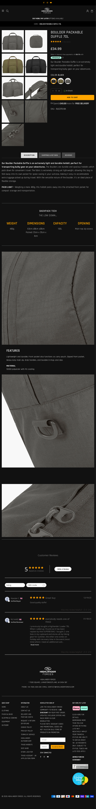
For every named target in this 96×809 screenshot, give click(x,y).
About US (24, 707)
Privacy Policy (27, 731)
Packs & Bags (7, 714)
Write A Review (63, 569)
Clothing (5, 710)
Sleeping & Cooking (9, 718)
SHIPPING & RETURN (50, 155)
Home (36, 24)
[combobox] (15, 585)
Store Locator (27, 752)
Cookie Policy (26, 727)
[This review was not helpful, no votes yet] (89, 609)
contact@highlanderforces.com (61, 687)
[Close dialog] (93, 386)
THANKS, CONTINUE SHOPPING (69, 418)
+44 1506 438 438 (34, 687)
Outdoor (5, 725)
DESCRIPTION (29, 155)
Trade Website (27, 745)
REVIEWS (68, 155)
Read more (35, 645)
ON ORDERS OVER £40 (48, 18)
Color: (57, 75)
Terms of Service (28, 734)
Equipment (6, 721)
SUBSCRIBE (57, 746)
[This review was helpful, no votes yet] (84, 609)
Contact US (25, 710)
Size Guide (25, 748)
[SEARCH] (7, 10)
